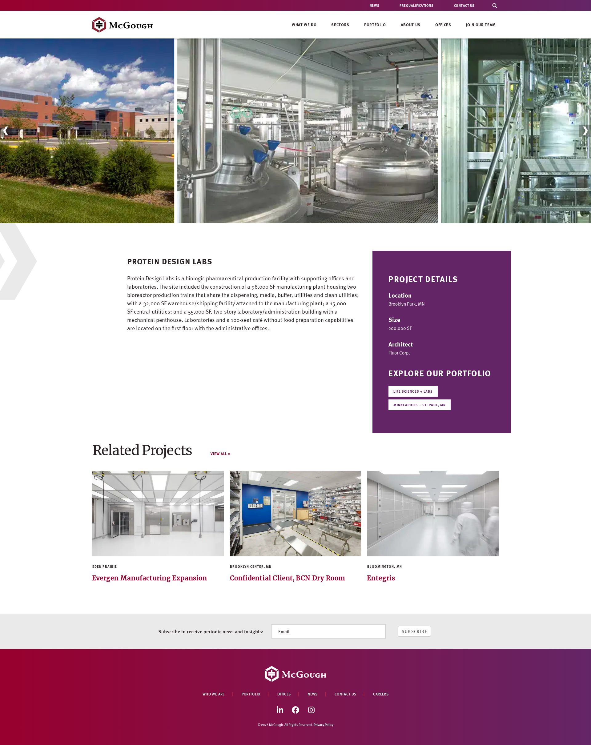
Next (585, 131)
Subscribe (414, 631)
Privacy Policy (323, 724)
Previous (6, 131)
